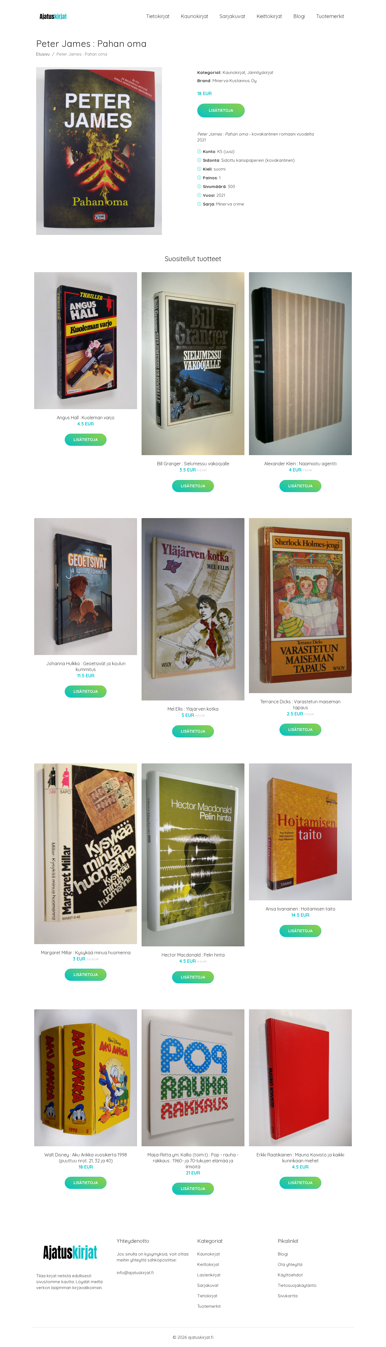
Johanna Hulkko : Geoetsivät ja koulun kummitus (85, 666)
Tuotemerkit (330, 16)
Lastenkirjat (208, 1275)
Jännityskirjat (260, 72)
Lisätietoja (221, 110)
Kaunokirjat (194, 16)
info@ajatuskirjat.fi (135, 1272)
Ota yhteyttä (290, 1264)
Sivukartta (288, 1295)
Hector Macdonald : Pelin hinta (193, 955)
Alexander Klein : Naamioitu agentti (300, 463)
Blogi (299, 16)
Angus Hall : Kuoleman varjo (85, 417)
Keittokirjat (269, 16)
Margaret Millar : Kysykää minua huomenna (86, 952)
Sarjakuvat (232, 16)
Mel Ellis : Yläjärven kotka (193, 709)
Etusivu (43, 54)
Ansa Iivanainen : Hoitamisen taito (300, 909)
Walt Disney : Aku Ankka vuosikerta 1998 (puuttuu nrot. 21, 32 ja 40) (85, 1157)
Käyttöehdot (290, 1275)
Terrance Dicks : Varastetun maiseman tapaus (300, 704)
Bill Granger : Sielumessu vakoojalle (193, 463)
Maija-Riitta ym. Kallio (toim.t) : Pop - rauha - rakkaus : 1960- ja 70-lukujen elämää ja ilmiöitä (193, 1160)
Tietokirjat (158, 16)
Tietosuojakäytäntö (297, 1285)
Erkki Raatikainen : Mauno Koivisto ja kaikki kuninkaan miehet (300, 1157)
